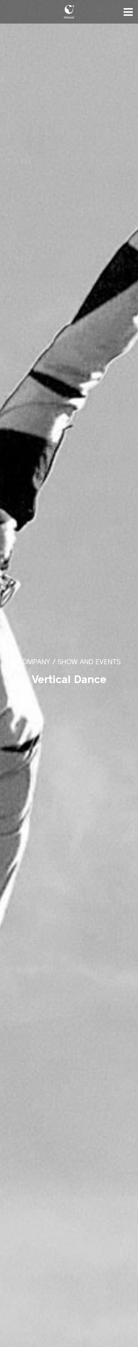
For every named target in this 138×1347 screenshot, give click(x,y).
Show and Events (89, 662)
